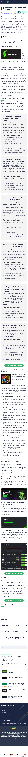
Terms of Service (12, 740)
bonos (5, 4)
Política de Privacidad (5, 720)
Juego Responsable (5, 714)
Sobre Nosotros (4, 712)
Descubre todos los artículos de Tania (13, 663)
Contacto (3, 710)
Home (2, 4)
